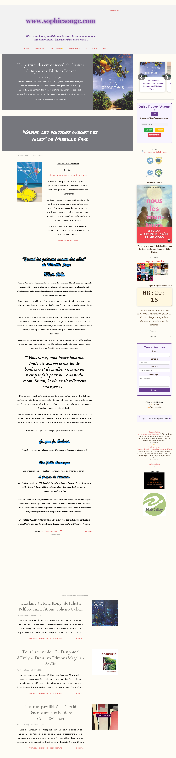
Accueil (26, 48)
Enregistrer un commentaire (54, 100)
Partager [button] (37, 100)
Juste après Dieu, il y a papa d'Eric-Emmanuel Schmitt (154, 452)
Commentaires (156, 407)
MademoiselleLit (154, 467)
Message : (154, 374)
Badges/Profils (40, 48)
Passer (160, 130)
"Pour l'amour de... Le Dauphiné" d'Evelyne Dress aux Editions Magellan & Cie (50, 658)
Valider (149, 130)
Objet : (154, 367)
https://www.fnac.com (68, 240)
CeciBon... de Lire (154, 450)
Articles (156, 404)
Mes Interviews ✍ (57, 48)
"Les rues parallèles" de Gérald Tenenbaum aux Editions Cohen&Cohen (50, 712)
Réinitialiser (154, 135)
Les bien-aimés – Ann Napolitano (148, 437)
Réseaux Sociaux (74, 48)
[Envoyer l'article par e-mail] (61, 531)
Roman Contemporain (49, 531)
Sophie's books (154, 261)
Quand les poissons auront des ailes (68, 174)
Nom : (154, 351)
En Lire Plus (79, 638)
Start (154, 114)
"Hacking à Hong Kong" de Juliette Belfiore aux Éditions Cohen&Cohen (51, 606)
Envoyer (154, 390)
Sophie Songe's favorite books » (160, 285)
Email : (154, 359)
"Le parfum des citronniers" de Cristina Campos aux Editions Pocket (51, 68)
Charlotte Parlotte (154, 435)
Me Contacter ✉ (91, 48)
